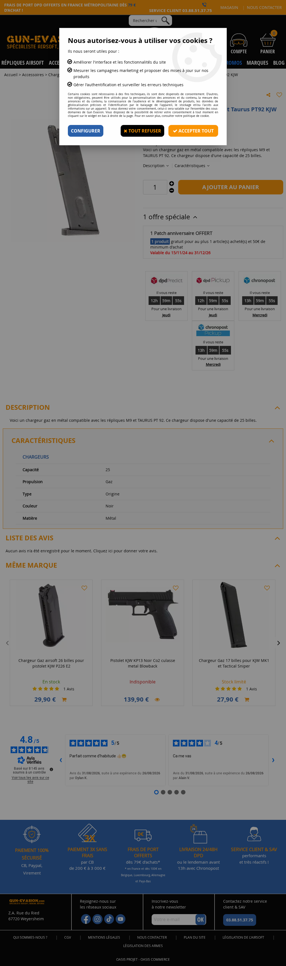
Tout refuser (144, 131)
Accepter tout (195, 131)
